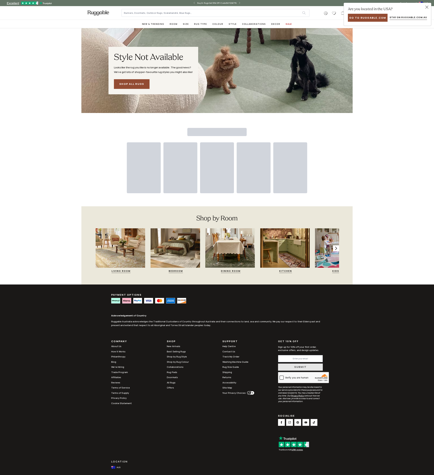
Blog (113, 361)
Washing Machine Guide (235, 361)
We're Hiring (117, 366)
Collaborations (254, 24)
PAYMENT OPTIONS (126, 295)
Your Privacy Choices (234, 392)
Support (230, 341)
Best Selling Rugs (176, 351)
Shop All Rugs (131, 84)
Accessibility (229, 382)
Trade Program (119, 372)
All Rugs (171, 382)
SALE (289, 24)
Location (119, 461)
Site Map (227, 387)
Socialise (286, 416)
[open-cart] (343, 12)
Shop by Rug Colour (178, 361)
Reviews (115, 382)
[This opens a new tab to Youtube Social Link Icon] (305, 422)
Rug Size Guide (230, 366)
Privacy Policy (119, 398)
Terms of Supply (120, 392)
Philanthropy (118, 356)
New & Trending (153, 24)
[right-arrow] (237, 3)
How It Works (118, 351)
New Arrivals (173, 346)
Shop (171, 341)
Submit (300, 367)
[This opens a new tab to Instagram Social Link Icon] (289, 422)
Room (173, 24)
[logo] (98, 13)
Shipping (227, 372)
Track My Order (230, 356)
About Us (116, 346)
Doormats (172, 377)
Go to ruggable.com (367, 18)
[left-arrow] (197, 3)
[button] (326, 13)
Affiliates (116, 377)
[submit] (305, 13)
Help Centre (229, 346)
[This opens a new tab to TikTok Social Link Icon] (314, 422)
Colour (217, 24)
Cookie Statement (121, 403)
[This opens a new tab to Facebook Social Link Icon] (281, 422)
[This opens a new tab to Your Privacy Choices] (250, 393)
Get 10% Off (288, 341)
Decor (275, 24)
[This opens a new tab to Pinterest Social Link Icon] (297, 422)
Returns (226, 377)
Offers (170, 387)
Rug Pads (172, 372)
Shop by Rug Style (177, 356)
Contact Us (228, 351)
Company (119, 341)
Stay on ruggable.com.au (408, 17)
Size (186, 24)
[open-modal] (427, 7)
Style (233, 24)
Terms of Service (120, 387)
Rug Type (200, 24)
